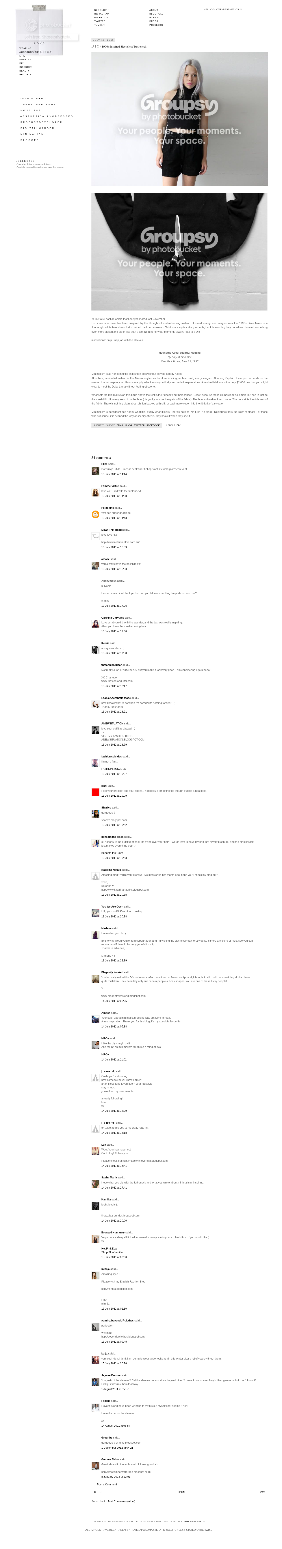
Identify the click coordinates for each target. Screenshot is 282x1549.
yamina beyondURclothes (117, 1320)
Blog (128, 425)
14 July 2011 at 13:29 (114, 1110)
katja (104, 1353)
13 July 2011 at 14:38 (114, 496)
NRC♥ (105, 1038)
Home (182, 1492)
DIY (178, 425)
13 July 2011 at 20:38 (114, 916)
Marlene (106, 928)
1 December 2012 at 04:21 (117, 1447)
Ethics (154, 17)
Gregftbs (106, 1437)
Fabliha (105, 1400)
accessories (28, 52)
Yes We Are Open (112, 906)
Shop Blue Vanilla (112, 1252)
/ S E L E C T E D (25, 161)
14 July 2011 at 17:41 (114, 1187)
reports (25, 74)
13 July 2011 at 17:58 (114, 653)
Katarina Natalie (111, 869)
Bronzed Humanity (113, 1232)
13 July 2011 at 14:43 (114, 518)
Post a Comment (107, 1484)
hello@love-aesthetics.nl (223, 9)
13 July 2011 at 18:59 (114, 744)
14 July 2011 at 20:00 (114, 1220)
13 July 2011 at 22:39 (114, 960)
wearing (25, 48)
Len (103, 1144)
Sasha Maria (109, 1177)
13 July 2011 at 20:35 (114, 894)
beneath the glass (112, 836)
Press (153, 21)
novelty (25, 59)
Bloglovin (101, 10)
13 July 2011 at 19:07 (114, 773)
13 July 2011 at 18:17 (114, 686)
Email (120, 425)
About (153, 10)
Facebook (101, 17)
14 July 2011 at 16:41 (114, 1165)
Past (263, 1492)
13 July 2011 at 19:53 (114, 858)
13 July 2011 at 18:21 (114, 711)
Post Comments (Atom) (121, 1501)
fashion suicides (111, 756)
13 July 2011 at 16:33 (114, 569)
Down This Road (111, 529)
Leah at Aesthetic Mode (116, 698)
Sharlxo (106, 807)
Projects (156, 25)
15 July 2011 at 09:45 (114, 1341)
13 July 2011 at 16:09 (114, 547)
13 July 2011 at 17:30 (114, 631)
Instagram (101, 14)
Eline (104, 464)
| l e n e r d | (108, 1071)
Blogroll (156, 14)
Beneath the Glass (112, 852)
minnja (105, 1269)
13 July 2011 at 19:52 (114, 825)
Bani (104, 785)
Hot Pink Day (109, 1248)
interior (25, 67)
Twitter (100, 21)
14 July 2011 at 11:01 (114, 1059)
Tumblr (99, 25)
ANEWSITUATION (112, 723)
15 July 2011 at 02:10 (114, 1308)
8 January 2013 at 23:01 (115, 1476)
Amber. (105, 1012)
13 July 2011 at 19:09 (114, 795)
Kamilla (106, 1199)
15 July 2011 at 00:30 (114, 1257)
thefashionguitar (111, 665)
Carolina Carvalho (112, 617)
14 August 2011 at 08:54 (115, 1425)
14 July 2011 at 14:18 (114, 1132)
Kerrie (105, 643)
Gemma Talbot (110, 1459)
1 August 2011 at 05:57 (115, 1389)
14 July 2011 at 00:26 (114, 1001)
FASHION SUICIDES (113, 768)
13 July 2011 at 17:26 (114, 605)
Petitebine (107, 507)
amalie (105, 559)
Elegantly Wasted (112, 972)
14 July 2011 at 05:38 (114, 1026)
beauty (24, 71)
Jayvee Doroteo (111, 1375)
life (22, 56)
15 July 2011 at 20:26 (114, 1363)
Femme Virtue (110, 486)
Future (98, 1492)
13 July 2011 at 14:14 (114, 474)
